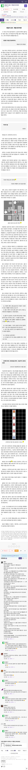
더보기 (26, 17)
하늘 (5, 670)
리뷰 (6, 20)
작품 (2, 20)
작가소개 (22, 11)
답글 (8, 638)
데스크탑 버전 (3, 762)
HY (4, 688)
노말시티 (5, 653)
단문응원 (13, 20)
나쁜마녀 (5, 705)
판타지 (5, 14)
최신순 (20, 558)
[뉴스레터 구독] (4, 766)
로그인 (12, 555)
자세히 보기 (10, 539)
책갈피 (19, 20)
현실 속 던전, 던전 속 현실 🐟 (8, 22)
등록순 (23, 558)
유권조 (6, 642)
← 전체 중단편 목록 (14, 753)
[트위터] (2, 766)
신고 (25, 550)
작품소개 (25, 20)
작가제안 (25, 6)
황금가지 (3, 764)
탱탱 (5, 561)
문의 (25, 759)
